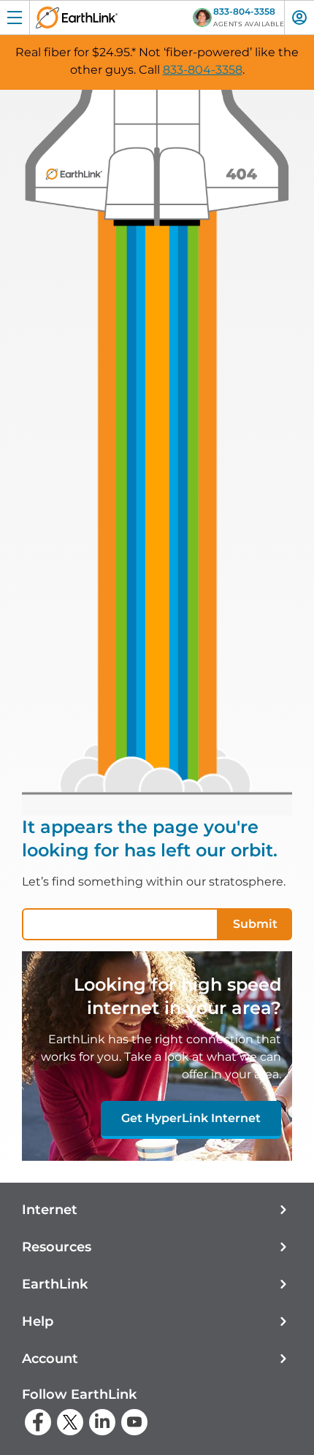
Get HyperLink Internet (191, 1118)
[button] (157, 1210)
